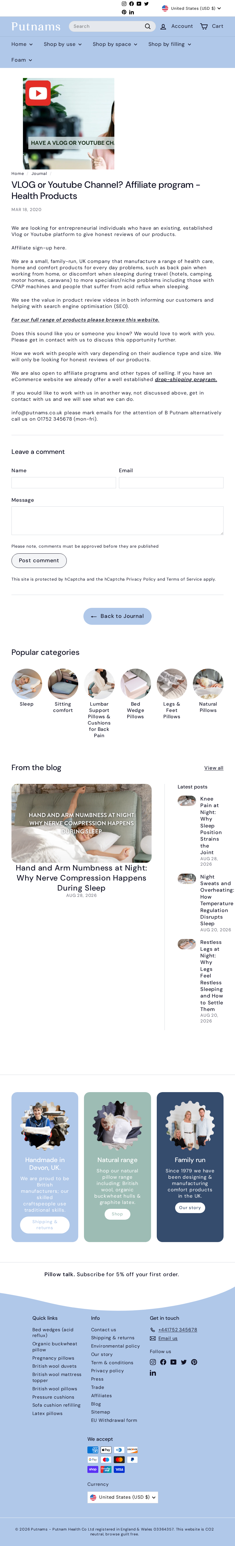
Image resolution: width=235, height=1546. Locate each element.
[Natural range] (117, 1125)
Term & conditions (112, 1363)
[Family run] (190, 1125)
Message (22, 500)
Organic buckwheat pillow (54, 1347)
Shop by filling (167, 44)
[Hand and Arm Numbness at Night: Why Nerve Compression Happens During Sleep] (81, 823)
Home (19, 44)
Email (126, 470)
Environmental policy (115, 1346)
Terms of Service (184, 579)
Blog (96, 1404)
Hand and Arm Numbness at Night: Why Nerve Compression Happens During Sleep (81, 878)
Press (97, 1379)
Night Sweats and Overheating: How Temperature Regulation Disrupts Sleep (217, 900)
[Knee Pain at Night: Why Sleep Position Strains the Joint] (187, 801)
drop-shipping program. (186, 379)
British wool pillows (54, 1389)
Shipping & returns (45, 1225)
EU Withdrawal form (114, 1420)
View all (214, 768)
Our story (190, 1208)
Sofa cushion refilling (56, 1405)
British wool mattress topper (57, 1377)
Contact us (104, 1330)
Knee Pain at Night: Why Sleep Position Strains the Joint (211, 825)
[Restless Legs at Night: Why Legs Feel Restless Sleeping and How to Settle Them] (187, 944)
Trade (97, 1387)
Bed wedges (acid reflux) (53, 1333)
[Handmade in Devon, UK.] (45, 1125)
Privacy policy (107, 1371)
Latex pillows (47, 1413)
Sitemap (100, 1412)
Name (18, 470)
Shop (117, 1214)
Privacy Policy (141, 579)
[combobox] (112, 26)
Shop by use (60, 44)
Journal (39, 173)
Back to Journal (121, 616)
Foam (19, 59)
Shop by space (113, 44)
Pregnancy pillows (53, 1358)
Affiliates (101, 1396)
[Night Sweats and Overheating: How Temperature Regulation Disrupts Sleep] (187, 879)
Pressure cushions (53, 1397)
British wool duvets (54, 1366)
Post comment (39, 560)
